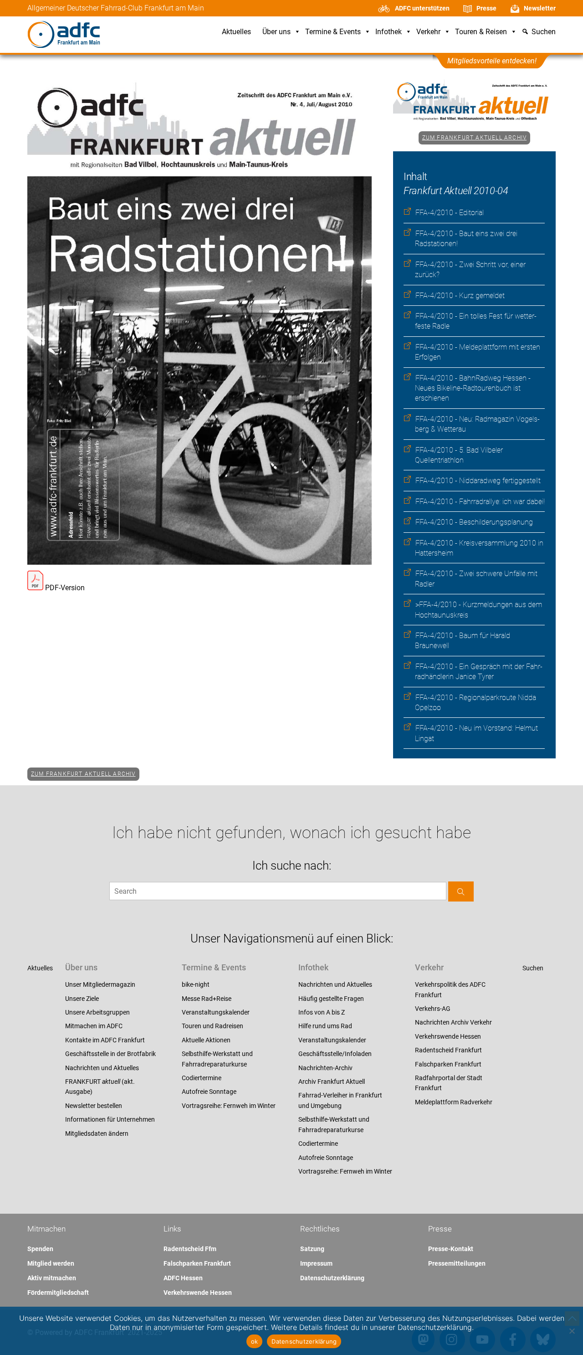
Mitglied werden (50, 1263)
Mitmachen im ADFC (94, 1026)
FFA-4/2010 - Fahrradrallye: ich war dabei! (480, 501)
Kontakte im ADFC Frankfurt (105, 1040)
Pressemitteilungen (457, 1263)
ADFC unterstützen (422, 8)
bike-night (196, 984)
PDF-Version (64, 587)
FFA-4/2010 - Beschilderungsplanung (474, 522)
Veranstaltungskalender (216, 1012)
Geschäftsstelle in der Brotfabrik (110, 1053)
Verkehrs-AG (432, 1008)
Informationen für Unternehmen (110, 1119)
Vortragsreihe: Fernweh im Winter (229, 1105)
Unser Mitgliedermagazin (100, 984)
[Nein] (571, 1330)
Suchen (532, 968)
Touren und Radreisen (212, 1026)
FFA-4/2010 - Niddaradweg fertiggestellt (478, 480)
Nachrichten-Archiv (325, 1068)
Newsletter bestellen (93, 1105)
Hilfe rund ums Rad (325, 1026)
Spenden (40, 1248)
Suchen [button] (544, 32)
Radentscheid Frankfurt (448, 1050)
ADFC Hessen (183, 1278)
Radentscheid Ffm (190, 1248)
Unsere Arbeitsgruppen (97, 1012)
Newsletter (540, 8)
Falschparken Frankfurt (448, 1064)
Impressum (316, 1263)
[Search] (461, 891)
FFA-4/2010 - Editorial (449, 212)
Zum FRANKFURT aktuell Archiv (474, 137)
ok (254, 1341)
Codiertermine (201, 1078)
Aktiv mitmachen (51, 1278)
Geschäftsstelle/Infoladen (335, 1053)
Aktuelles (236, 32)
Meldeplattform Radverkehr (453, 1102)
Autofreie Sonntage (209, 1091)
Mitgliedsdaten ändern (96, 1133)
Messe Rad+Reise (206, 998)
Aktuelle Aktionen (206, 1040)
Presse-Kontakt (450, 1248)
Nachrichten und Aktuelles (102, 1068)
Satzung (312, 1248)
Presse (486, 8)
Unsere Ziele (82, 998)
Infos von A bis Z (321, 1012)
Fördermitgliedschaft (58, 1292)
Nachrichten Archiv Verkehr (453, 1022)
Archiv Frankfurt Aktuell (331, 1081)
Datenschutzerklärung (332, 1278)
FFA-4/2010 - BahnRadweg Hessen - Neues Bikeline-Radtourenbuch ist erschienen (473, 388)
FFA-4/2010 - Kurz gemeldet (460, 295)
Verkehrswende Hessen (448, 1036)
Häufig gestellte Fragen (331, 998)
